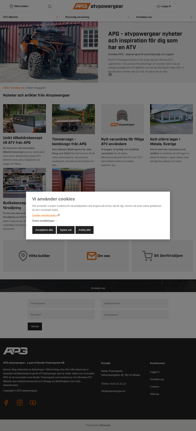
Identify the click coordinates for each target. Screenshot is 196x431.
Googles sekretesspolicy (45, 215)
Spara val (66, 229)
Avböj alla (84, 229)
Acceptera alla (44, 229)
